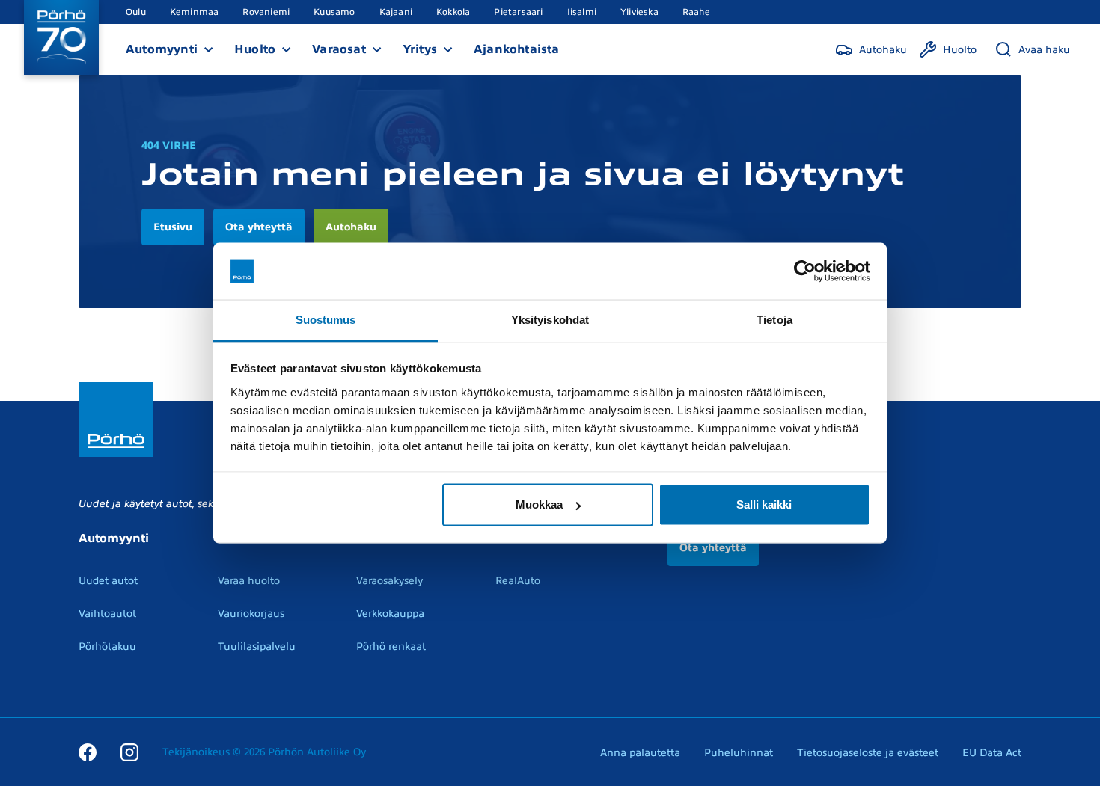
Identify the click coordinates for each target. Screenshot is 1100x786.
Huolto (254, 49)
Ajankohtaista (517, 49)
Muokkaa (539, 504)
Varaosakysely (389, 580)
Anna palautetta (640, 752)
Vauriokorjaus (251, 613)
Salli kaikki (764, 504)
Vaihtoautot (107, 613)
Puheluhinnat (738, 752)
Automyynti (162, 49)
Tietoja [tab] (774, 319)
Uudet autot (108, 580)
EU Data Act (991, 752)
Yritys (420, 49)
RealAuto (517, 580)
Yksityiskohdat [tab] (550, 319)
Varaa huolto (249, 580)
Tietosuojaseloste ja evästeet (867, 752)
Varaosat (339, 49)
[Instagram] (129, 751)
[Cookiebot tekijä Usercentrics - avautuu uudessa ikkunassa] (804, 271)
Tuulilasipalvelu (257, 646)
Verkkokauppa (390, 613)
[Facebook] (88, 751)
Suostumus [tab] (326, 319)
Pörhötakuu (107, 646)
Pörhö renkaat (391, 646)
